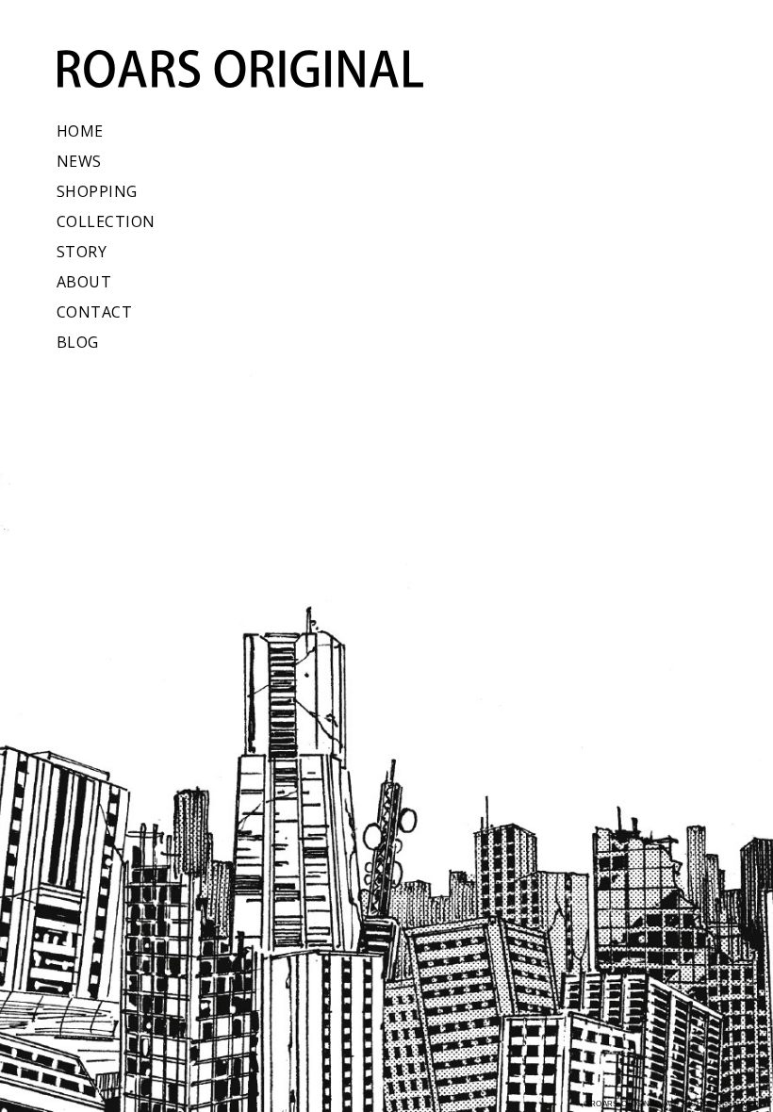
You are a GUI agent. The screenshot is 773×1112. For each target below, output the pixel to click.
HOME (80, 131)
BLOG (78, 342)
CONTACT (94, 312)
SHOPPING (97, 191)
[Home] (230, 69)
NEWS (79, 161)
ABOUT (84, 281)
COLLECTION (106, 221)
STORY (82, 251)
